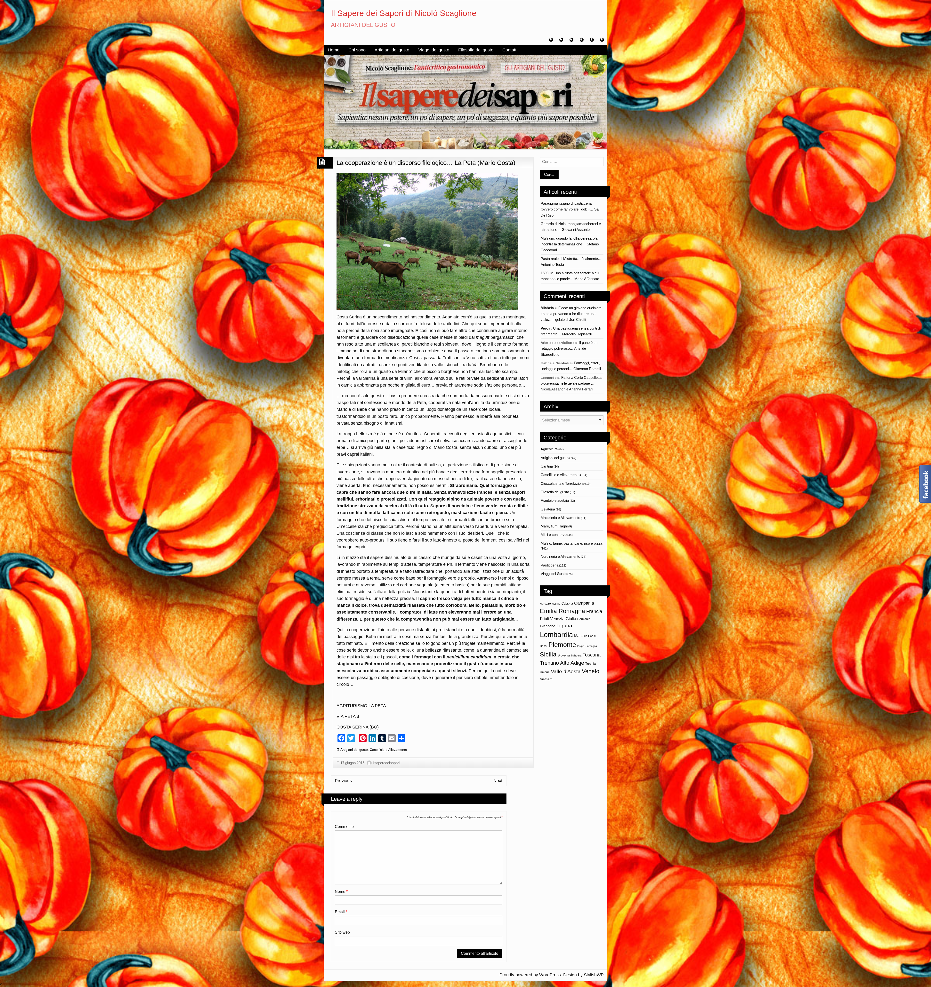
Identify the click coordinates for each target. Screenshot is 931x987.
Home (333, 50)
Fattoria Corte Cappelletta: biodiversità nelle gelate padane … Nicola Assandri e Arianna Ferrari (571, 383)
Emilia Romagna (562, 611)
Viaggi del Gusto (554, 574)
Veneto (590, 671)
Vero (544, 328)
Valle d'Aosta (566, 671)
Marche (580, 636)
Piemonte (562, 644)
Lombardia (556, 635)
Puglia (580, 646)
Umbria (545, 672)
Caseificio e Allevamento (388, 750)
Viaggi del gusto (433, 50)
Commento (344, 827)
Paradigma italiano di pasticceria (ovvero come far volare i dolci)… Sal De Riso (570, 209)
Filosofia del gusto (475, 50)
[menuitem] (333, 50)
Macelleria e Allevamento (560, 518)
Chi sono (357, 50)
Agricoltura (549, 449)
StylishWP (594, 974)
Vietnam (546, 679)
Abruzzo (545, 603)
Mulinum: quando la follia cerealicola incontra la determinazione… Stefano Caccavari (570, 244)
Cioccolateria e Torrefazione (563, 483)
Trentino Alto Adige (562, 663)
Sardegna (591, 646)
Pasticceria (549, 565)
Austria (556, 603)
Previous (343, 780)
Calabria (567, 603)
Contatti (509, 50)
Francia (594, 611)
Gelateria (548, 509)
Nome (341, 892)
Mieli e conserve (554, 535)
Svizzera (576, 655)
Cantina (547, 466)
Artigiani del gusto (392, 50)
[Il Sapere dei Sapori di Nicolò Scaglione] (465, 101)
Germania (583, 619)
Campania (584, 603)
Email (341, 912)
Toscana (592, 654)
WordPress (550, 974)
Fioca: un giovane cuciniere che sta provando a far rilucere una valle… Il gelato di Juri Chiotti (571, 314)
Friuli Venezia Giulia (558, 618)
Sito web (342, 932)
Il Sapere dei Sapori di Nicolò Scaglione (403, 13)
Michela (547, 308)
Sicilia (548, 654)
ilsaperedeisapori (386, 763)
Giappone (547, 626)
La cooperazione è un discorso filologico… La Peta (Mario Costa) (426, 162)
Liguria (564, 625)
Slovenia (564, 655)
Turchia (590, 663)
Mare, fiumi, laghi (554, 526)
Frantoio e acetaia (555, 500)
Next (497, 780)
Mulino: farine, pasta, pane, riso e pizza (571, 543)
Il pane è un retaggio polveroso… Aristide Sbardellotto (569, 348)
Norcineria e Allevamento (560, 556)
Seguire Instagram (575, 704)
